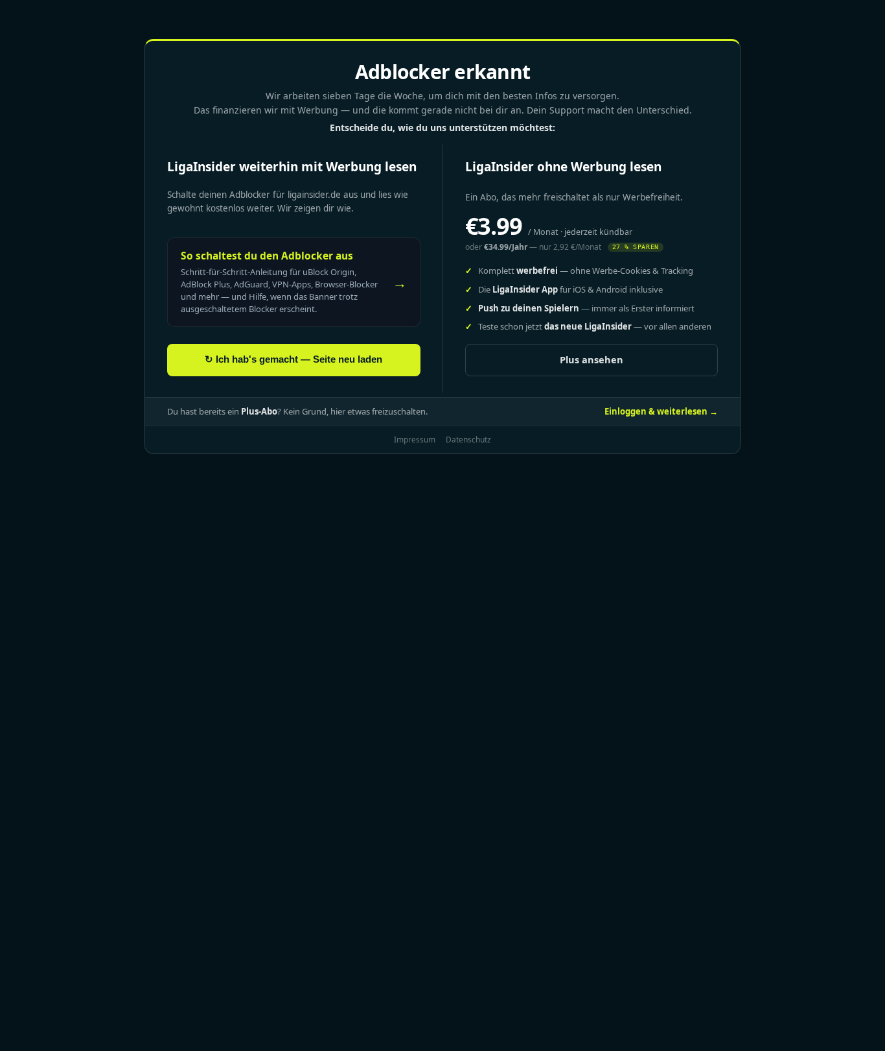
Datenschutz (468, 439)
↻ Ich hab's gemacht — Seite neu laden (293, 359)
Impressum (414, 439)
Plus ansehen (591, 359)
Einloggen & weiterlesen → (661, 411)
